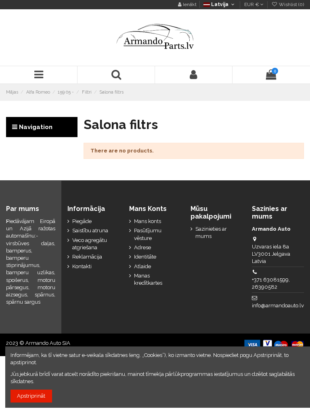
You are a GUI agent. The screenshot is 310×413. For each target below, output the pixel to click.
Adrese (142, 247)
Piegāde (82, 221)
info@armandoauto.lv (278, 305)
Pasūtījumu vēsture (147, 234)
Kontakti (82, 266)
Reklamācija (87, 257)
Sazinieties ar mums (211, 232)
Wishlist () (291, 4)
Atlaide (142, 266)
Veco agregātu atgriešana (89, 243)
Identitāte (145, 257)
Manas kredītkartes (148, 279)
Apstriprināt (31, 396)
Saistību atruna (90, 230)
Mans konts (147, 221)
